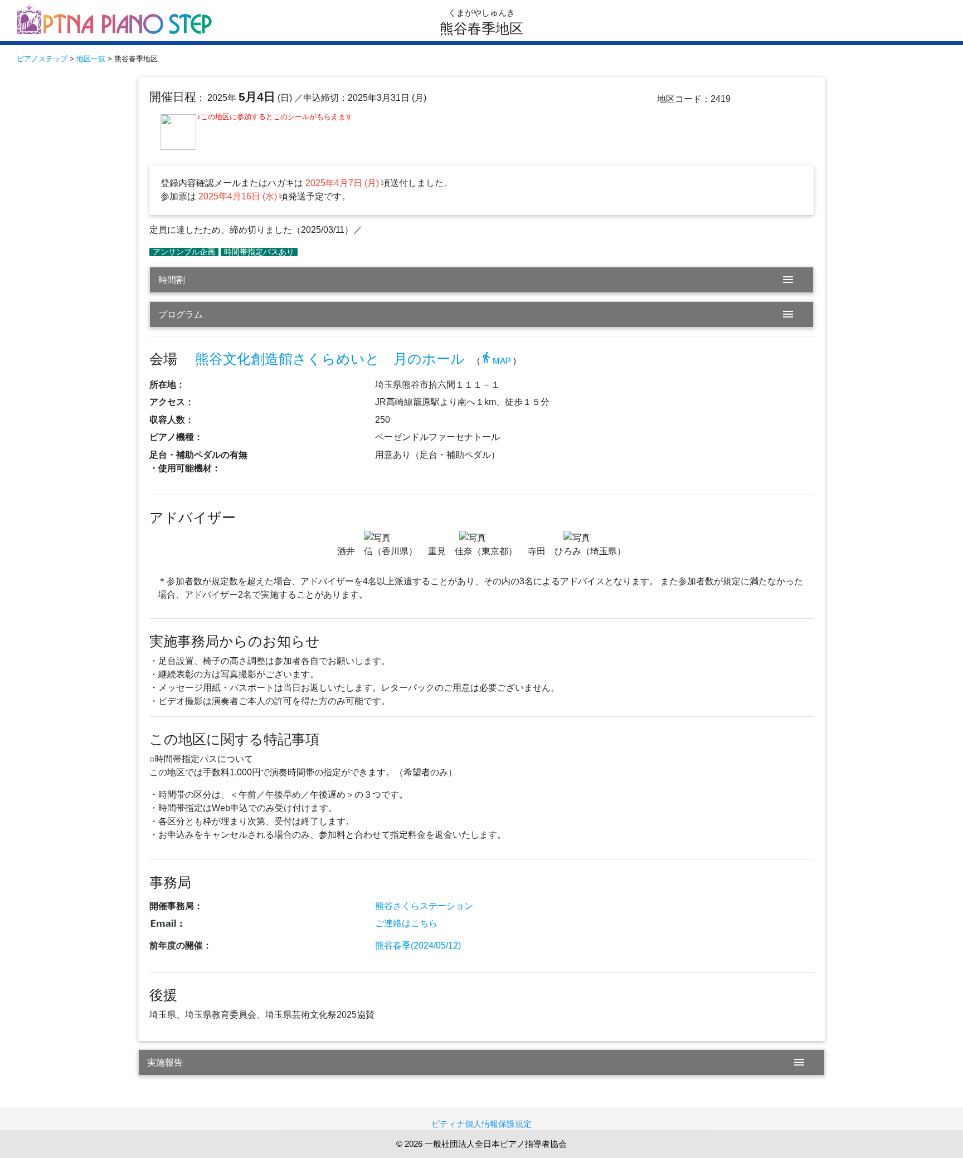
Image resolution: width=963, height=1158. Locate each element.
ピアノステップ (42, 59)
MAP (495, 360)
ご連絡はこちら (406, 923)
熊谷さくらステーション (424, 906)
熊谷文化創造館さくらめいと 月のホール (330, 359)
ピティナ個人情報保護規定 (481, 1123)
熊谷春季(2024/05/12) (418, 945)
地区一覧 (90, 59)
